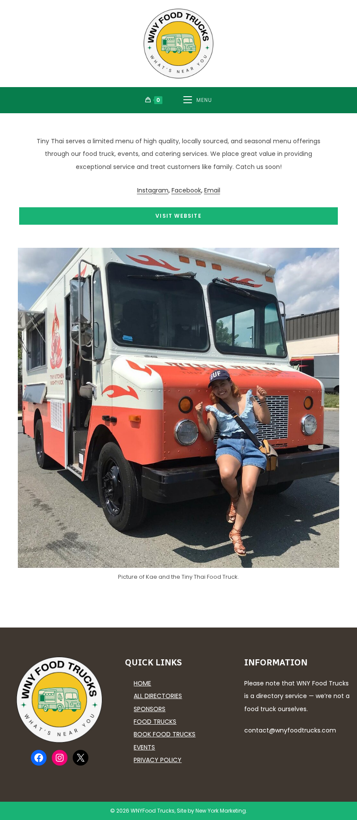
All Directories (158, 696)
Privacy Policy (158, 760)
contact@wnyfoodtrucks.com (290, 730)
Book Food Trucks (164, 734)
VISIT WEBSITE (178, 215)
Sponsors (149, 709)
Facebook (186, 190)
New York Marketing (220, 810)
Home (142, 683)
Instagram (152, 190)
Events (144, 747)
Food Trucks (155, 721)
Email (212, 190)
